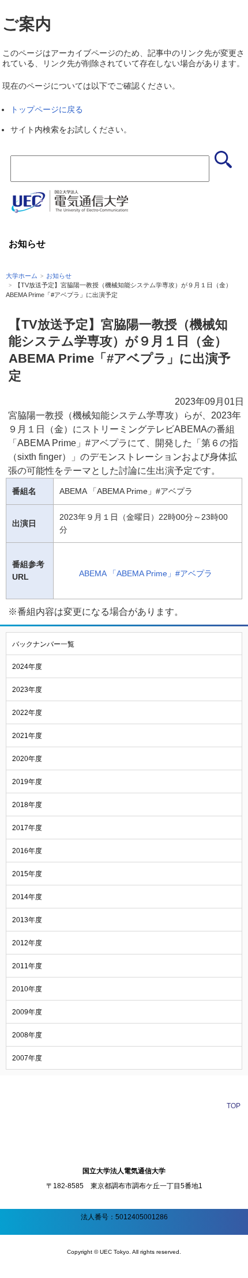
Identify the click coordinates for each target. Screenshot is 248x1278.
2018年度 (27, 805)
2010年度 (27, 989)
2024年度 (27, 667)
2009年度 (27, 1012)
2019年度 (27, 782)
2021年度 (27, 736)
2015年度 (27, 874)
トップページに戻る (46, 109)
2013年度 (27, 920)
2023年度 (27, 690)
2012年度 (27, 943)
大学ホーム (21, 275)
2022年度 (27, 713)
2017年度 (27, 828)
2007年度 (27, 1058)
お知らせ (59, 275)
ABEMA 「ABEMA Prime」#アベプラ (145, 573)
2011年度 (27, 966)
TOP (234, 1106)
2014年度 (27, 897)
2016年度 (27, 851)
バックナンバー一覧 (43, 644)
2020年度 (27, 759)
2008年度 (27, 1035)
